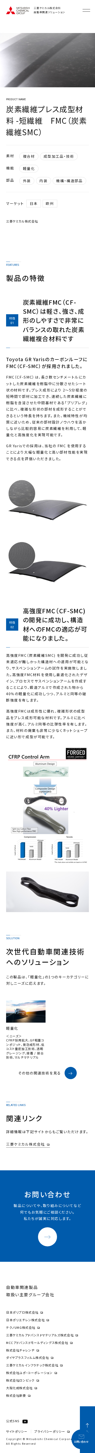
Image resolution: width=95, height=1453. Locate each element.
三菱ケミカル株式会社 (25, 1144)
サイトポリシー (16, 1431)
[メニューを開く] (86, 10)
